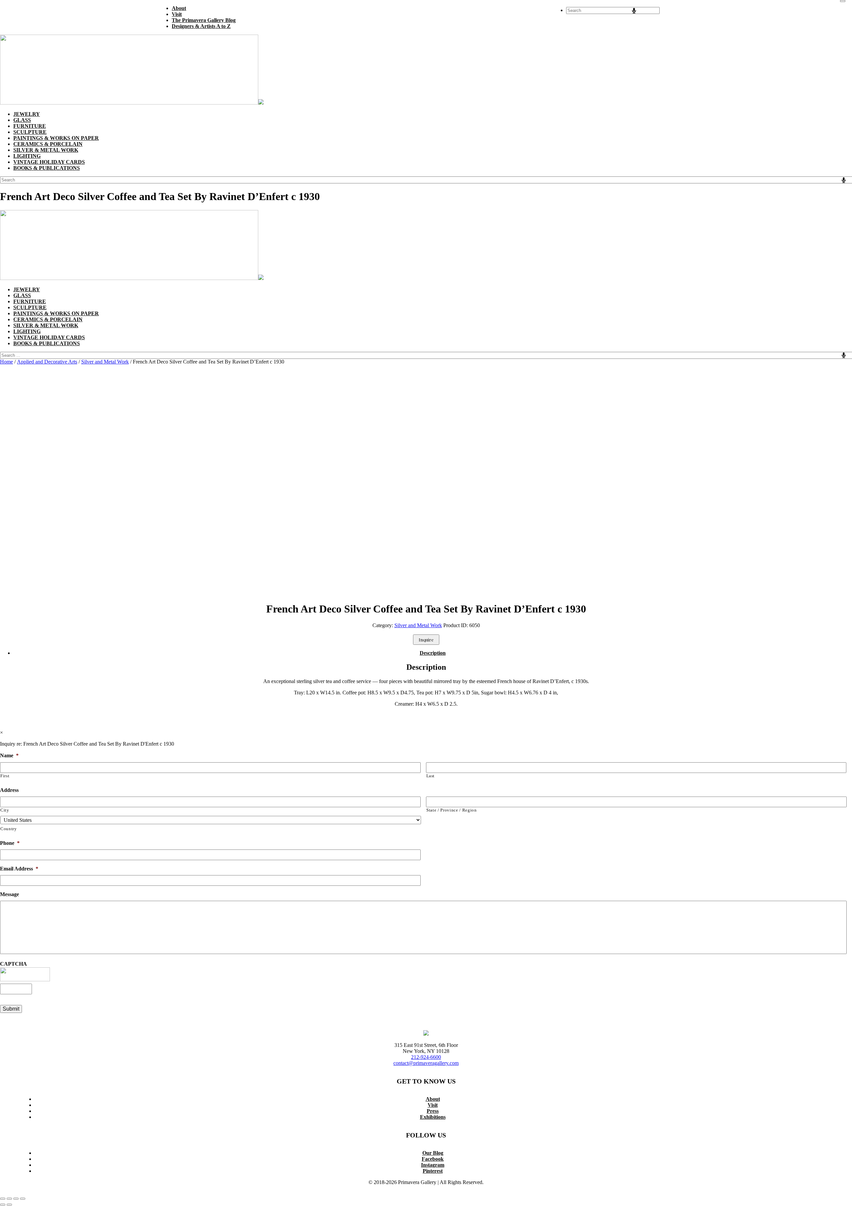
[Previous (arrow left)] (2, 1205)
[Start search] (842, 1)
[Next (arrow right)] (9, 1205)
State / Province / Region (451, 810)
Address (9, 790)
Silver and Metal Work (105, 361)
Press (433, 1111)
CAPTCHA (13, 964)
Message (9, 894)
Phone (10, 843)
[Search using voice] (634, 10)
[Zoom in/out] (2, 1199)
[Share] (16, 1199)
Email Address (19, 868)
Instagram (432, 1165)
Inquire (426, 639)
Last (430, 775)
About (433, 1099)
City (4, 810)
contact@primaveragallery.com (426, 1063)
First (4, 775)
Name (9, 755)
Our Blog (432, 1153)
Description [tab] (433, 653)
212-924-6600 (426, 1057)
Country (8, 828)
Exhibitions (433, 1117)
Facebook (433, 1159)
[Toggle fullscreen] (9, 1199)
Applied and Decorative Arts (47, 361)
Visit (433, 1105)
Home (6, 361)
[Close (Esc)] (22, 1199)
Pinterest (433, 1171)
